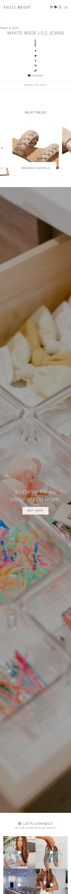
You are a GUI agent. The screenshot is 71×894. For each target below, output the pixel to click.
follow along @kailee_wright (35, 828)
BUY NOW (35, 511)
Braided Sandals (35, 168)
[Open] (19, 852)
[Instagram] (32, 865)
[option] (35, 146)
